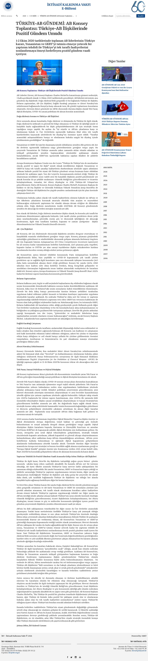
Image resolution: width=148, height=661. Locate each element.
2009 (105, 245)
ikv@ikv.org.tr (14, 653)
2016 (105, 215)
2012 (105, 232)
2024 (105, 180)
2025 (105, 176)
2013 (105, 228)
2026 (105, 172)
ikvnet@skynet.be (139, 651)
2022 (105, 189)
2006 (105, 258)
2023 (105, 185)
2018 (105, 206)
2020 (24, 16)
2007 (105, 254)
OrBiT (144, 636)
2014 (105, 224)
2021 (105, 193)
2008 (105, 250)
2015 (105, 219)
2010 (105, 241)
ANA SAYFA (107, 167)
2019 (105, 202)
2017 (105, 211)
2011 (105, 237)
